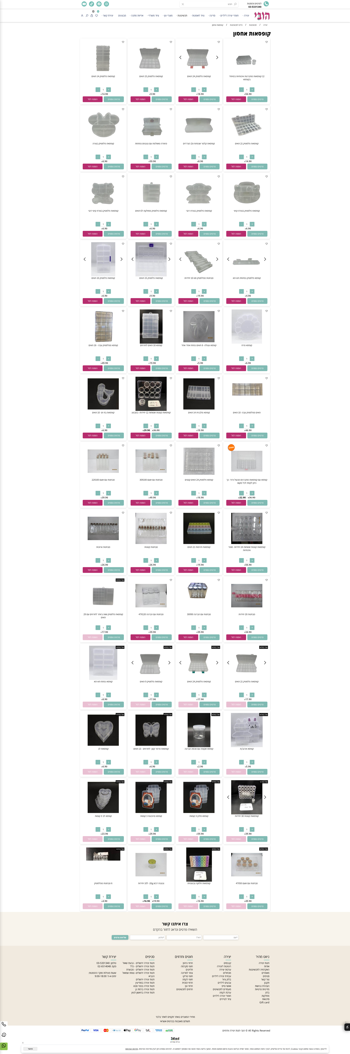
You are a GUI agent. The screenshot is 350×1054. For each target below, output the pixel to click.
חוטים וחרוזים (184, 956)
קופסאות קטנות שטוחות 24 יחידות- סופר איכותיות (246, 548)
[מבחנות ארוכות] (103, 544)
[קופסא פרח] (247, 342)
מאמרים (265, 972)
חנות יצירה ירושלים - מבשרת (140, 969)
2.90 (200, 766)
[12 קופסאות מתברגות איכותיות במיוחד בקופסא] (247, 73)
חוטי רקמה (187, 979)
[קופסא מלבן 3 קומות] (199, 813)
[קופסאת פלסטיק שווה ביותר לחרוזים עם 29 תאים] (103, 611)
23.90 (105, 833)
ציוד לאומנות (198, 15)
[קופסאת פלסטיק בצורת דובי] (199, 208)
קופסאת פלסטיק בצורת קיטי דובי (103, 210)
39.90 (105, 497)
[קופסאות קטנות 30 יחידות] (246, 813)
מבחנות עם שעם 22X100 (103, 479)
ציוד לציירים (225, 999)
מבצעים (122, 15)
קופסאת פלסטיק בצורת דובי (199, 210)
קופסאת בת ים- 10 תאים (103, 412)
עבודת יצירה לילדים (221, 976)
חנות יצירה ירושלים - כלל (142, 966)
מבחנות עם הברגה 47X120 (151, 614)
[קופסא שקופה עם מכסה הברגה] (199, 746)
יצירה (246, 15)
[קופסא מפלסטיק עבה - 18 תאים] (103, 342)
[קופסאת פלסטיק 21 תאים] (247, 141)
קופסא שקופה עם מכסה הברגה (199, 748)
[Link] (4, 1038)
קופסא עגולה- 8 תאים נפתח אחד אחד (198, 345)
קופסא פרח (247, 345)
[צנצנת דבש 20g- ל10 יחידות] (151, 880)
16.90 (201, 497)
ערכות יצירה (225, 969)
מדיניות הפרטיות (131, 1049)
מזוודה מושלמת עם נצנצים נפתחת (151, 143)
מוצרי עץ (168, 15)
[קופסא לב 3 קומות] (103, 813)
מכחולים (227, 972)
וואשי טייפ (226, 986)
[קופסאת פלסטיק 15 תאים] (151, 73)
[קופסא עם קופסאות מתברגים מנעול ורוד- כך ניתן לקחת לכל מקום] (246, 477)
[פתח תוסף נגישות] (347, 1027)
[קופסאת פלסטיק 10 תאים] (103, 275)
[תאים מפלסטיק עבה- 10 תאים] (247, 401)
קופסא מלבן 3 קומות (198, 816)
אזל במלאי (120, 580)
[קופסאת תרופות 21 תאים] (199, 544)
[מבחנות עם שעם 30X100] (151, 477)
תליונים (189, 969)
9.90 (152, 94)
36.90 (156, 430)
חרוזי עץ (189, 986)
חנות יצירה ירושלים (145, 979)
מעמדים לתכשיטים (222, 989)
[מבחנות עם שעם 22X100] (103, 477)
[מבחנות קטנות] (151, 544)
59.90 (153, 161)
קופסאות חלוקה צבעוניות (198, 883)
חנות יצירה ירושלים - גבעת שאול (138, 963)
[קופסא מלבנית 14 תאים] (199, 410)
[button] (236, 99)
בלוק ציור (226, 979)
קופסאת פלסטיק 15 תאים (151, 76)
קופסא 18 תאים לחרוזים (151, 345)
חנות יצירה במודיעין (144, 982)
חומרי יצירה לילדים (229, 15)
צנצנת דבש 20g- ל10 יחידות (151, 883)
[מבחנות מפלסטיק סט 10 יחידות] (199, 275)
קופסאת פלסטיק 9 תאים (151, 681)
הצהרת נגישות (262, 986)
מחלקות (265, 995)
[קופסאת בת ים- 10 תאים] (103, 410)
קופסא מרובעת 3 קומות (151, 816)
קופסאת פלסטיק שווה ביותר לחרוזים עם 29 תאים (103, 616)
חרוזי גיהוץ (188, 963)
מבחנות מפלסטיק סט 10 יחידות (198, 278)
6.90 (105, 161)
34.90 (248, 632)
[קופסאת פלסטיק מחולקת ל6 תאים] (151, 208)
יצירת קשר (108, 15)
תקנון (266, 982)
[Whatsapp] (4, 1048)
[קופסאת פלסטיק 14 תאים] (103, 73)
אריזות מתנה (137, 15)
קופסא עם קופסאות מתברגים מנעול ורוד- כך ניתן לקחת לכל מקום (246, 481)
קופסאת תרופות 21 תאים (198, 547)
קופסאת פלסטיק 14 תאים (103, 76)
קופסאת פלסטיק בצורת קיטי (247, 210)
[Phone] (4, 1027)
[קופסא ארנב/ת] (247, 746)
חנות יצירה (264, 963)
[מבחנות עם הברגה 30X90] (199, 603)
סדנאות (265, 999)
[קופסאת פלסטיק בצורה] (103, 141)
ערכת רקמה (225, 992)
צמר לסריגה (187, 972)
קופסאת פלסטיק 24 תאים (199, 76)
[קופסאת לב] (103, 746)
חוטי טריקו (188, 976)
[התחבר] (82, 15)
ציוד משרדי (153, 15)
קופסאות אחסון (252, 33)
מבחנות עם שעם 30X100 (151, 479)
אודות (266, 966)
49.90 (105, 363)
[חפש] (86, 15)
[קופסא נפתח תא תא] (103, 679)
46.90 (248, 430)
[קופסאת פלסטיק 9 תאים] (151, 679)
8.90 (200, 161)
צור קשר (265, 979)
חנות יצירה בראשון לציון (143, 992)
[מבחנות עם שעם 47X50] (246, 880)
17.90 (105, 632)
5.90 (200, 363)
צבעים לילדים (224, 982)
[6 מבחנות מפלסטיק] (103, 880)
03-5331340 (103, 963)
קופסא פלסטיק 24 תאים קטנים (199, 479)
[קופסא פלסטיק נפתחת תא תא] (247, 275)
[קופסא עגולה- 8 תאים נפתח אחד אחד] (199, 342)
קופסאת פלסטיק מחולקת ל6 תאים (151, 210)
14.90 (105, 94)
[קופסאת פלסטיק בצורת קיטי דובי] (103, 208)
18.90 (201, 94)
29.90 (147, 430)
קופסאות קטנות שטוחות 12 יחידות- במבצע (151, 412)
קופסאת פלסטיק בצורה (103, 143)
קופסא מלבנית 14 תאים (199, 412)
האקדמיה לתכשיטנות (259, 969)
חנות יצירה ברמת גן (144, 989)
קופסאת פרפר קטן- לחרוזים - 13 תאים (151, 748)
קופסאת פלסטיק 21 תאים (247, 143)
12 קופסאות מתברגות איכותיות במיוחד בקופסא (246, 78)
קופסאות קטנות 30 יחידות (247, 816)
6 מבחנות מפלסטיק (103, 883)
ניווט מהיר (262, 956)
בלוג (267, 992)
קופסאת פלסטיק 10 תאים (103, 278)
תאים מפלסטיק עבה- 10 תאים (247, 412)
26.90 (153, 564)
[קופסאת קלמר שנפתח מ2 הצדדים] (199, 141)
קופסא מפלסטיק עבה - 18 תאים (103, 345)
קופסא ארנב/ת (247, 748)
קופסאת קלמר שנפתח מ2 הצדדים (199, 143)
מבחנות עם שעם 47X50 (247, 883)
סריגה (212, 15)
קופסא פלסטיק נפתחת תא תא (247, 278)
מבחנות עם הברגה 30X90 (199, 614)
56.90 (248, 94)
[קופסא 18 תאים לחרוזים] (151, 342)
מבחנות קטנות (151, 547)
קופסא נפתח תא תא (103, 681)
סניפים (266, 976)
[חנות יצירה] (261, 14)
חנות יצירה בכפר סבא (143, 986)
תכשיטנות (182, 15)
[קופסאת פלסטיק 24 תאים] (199, 73)
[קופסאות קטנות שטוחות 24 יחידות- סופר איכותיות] (246, 544)
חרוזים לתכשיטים (184, 989)
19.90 (201, 295)
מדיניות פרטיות (262, 989)
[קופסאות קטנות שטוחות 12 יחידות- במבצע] (151, 410)
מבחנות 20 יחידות (247, 614)
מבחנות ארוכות (103, 547)
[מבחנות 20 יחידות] (246, 611)
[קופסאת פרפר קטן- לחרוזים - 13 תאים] (151, 746)
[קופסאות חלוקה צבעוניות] (199, 880)
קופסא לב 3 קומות (103, 816)
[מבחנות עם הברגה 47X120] (151, 611)
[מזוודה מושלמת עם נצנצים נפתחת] (151, 141)
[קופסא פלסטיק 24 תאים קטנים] (199, 477)
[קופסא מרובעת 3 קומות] (151, 813)
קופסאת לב (103, 748)
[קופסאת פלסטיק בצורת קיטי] (247, 208)
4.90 (248, 295)
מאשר (30, 1049)
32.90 (243, 497)
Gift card (264, 1002)
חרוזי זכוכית (187, 982)
